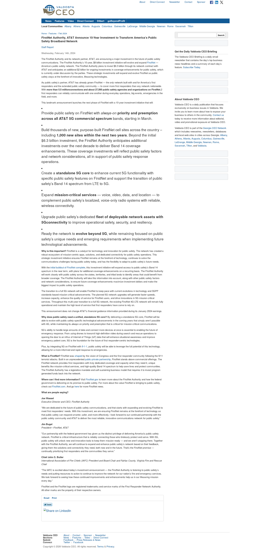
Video (71, 21)
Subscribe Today (191, 67)
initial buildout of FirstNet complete (67, 267)
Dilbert (100, 21)
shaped (78, 355)
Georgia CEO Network (214, 128)
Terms (100, 546)
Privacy (110, 546)
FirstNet (151, 62)
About (142, 1)
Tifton (190, 26)
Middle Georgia (147, 26)
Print (54, 497)
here (76, 386)
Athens (77, 26)
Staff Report (47, 47)
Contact (188, 1)
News (48, 21)
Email (46, 497)
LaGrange (132, 26)
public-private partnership (98, 359)
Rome (170, 26)
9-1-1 (84, 346)
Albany (68, 26)
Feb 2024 (62, 33)
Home (44, 33)
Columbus (107, 26)
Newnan (161, 26)
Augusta (95, 26)
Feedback (68, 539)
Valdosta (202, 145)
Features (59, 21)
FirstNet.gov (92, 379)
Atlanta (86, 26)
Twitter (67, 542)
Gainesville (119, 26)
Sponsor (201, 1)
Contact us (218, 115)
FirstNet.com (58, 386)
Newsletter (174, 1)
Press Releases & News (88, 539)
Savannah (180, 26)
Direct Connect (157, 1)
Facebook (78, 542)
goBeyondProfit (116, 21)
